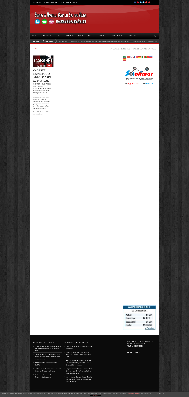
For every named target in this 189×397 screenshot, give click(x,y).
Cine (58, 36)
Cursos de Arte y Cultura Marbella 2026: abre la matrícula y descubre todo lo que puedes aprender (89, 41)
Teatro (81, 36)
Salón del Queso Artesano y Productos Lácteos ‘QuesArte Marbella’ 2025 (78, 354)
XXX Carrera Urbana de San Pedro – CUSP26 (136, 41)
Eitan (67, 346)
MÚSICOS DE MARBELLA (69, 2)
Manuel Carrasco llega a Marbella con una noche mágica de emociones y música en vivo (79, 379)
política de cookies (133, 393)
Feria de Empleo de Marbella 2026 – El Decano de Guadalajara (78, 361)
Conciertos (69, 36)
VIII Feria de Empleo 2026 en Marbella (78, 364)
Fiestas (91, 36)
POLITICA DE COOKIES (135, 346)
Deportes (103, 36)
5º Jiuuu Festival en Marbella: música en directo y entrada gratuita (48, 376)
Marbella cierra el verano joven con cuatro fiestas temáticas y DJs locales (48, 370)
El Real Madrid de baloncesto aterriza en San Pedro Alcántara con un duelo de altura (48, 348)
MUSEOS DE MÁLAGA (51, 2)
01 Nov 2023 (44, 112)
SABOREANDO (132, 36)
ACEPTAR (95, 395)
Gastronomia (116, 36)
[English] (132, 57)
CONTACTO (36, 2)
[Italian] (143, 57)
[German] (140, 57)
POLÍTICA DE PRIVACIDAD (136, 344)
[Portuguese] (147, 57)
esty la (68, 352)
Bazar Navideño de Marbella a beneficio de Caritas (78, 372)
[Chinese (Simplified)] (128, 57)
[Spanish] (125, 59)
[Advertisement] (139, 123)
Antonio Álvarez (38, 114)
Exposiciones (46, 36)
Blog (34, 36)
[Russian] (151, 57)
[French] (136, 57)
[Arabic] (125, 57)
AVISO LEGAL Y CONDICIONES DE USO (140, 342)
